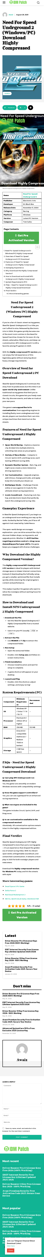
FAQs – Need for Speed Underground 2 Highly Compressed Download (21, 286)
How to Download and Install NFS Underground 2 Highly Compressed (20, 277)
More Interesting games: (19, 293)
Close (10, 1250)
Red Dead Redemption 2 (15, 894)
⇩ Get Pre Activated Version (21, 237)
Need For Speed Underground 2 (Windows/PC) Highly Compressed (19, 252)
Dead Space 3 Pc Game (14, 886)
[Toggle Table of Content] (36, 247)
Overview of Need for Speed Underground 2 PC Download (17, 257)
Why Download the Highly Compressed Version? (21, 272)
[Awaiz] (5, 14)
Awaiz (10, 15)
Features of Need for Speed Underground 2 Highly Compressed (20, 263)
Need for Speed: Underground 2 (30, 195)
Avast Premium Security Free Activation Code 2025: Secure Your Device (21, 969)
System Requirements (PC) (16, 282)
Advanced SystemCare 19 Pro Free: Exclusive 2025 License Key (18, 1029)
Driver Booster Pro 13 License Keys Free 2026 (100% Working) (21, 941)
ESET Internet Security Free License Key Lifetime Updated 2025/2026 (22, 950)
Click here (11, 1246)
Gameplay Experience (15, 267)
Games (7, 93)
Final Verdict (11, 290)
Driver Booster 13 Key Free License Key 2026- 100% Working (21, 959)
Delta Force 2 (10, 890)
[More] (30, 107)
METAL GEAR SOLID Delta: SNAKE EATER (22, 898)
